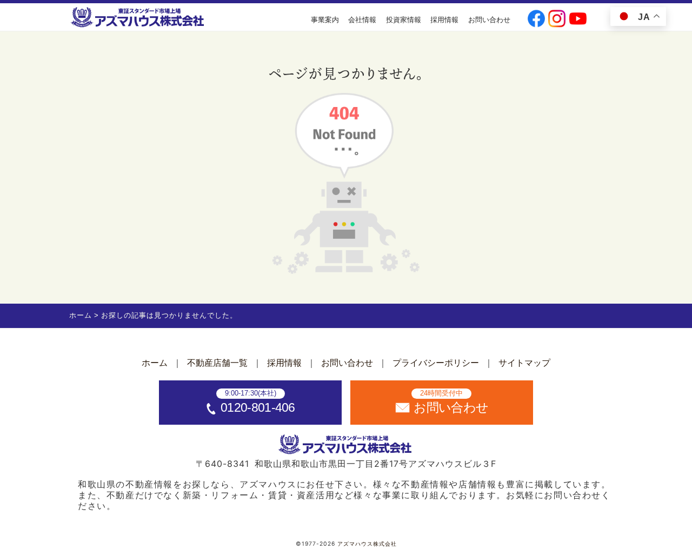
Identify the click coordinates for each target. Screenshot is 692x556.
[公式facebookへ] (536, 20)
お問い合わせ (489, 20)
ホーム (155, 362)
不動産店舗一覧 (217, 362)
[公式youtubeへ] (578, 20)
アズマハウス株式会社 (367, 544)
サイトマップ (524, 362)
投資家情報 (403, 20)
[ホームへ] (138, 17)
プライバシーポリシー (435, 362)
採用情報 (444, 20)
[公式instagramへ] (556, 20)
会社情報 (362, 20)
